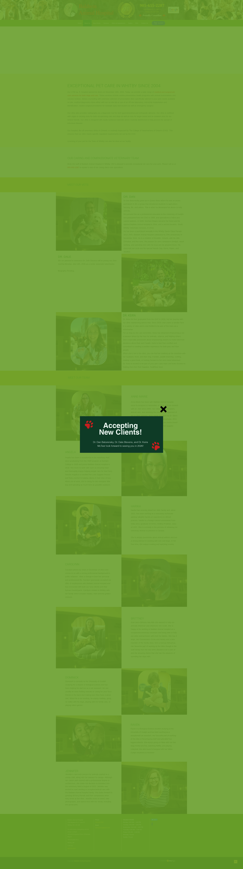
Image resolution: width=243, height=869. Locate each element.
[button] (163, 409)
